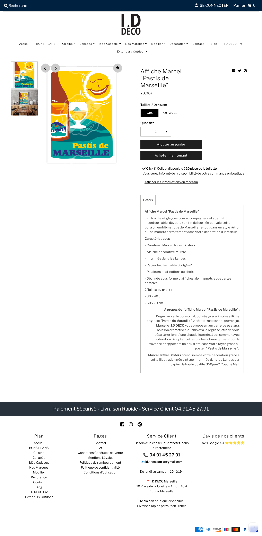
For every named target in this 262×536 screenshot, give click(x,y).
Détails (148, 200)
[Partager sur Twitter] (239, 71)
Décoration (178, 43)
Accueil (24, 43)
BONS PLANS (45, 43)
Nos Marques (134, 43)
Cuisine (67, 43)
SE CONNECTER (213, 5)
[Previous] (45, 68)
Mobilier (157, 43)
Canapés (86, 43)
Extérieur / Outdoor (131, 51)
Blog (214, 43)
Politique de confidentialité (100, 467)
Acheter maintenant (171, 155)
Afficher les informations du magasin (171, 182)
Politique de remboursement (100, 462)
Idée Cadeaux (109, 43)
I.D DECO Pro (233, 43)
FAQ (100, 448)
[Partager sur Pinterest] (245, 71)
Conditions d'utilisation (100, 472)
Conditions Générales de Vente (100, 453)
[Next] (55, 68)
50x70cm (170, 113)
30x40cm (149, 113)
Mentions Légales (100, 458)
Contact (198, 43)
